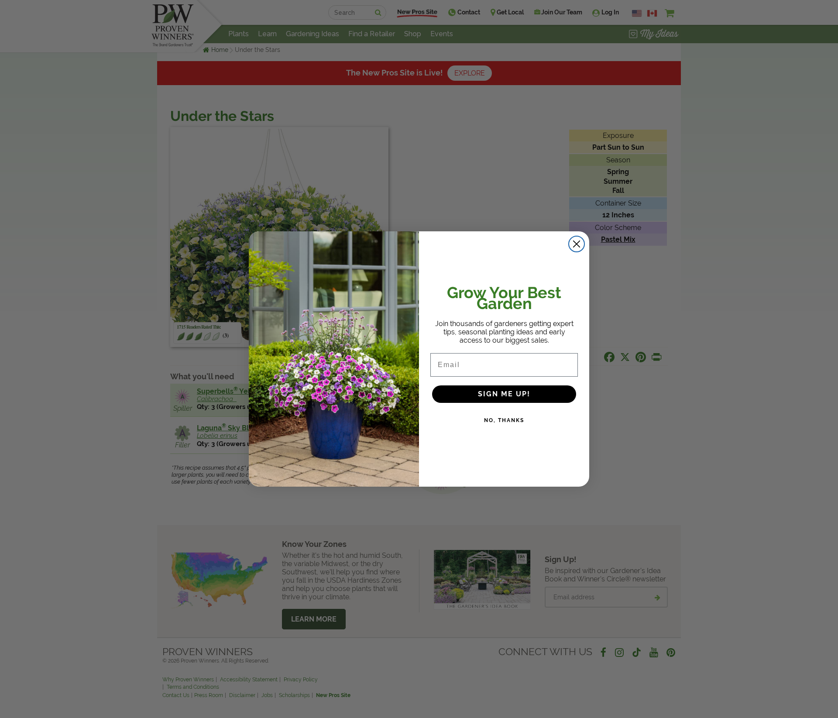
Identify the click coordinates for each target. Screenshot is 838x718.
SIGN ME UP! (504, 394)
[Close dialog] (576, 244)
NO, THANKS (504, 420)
